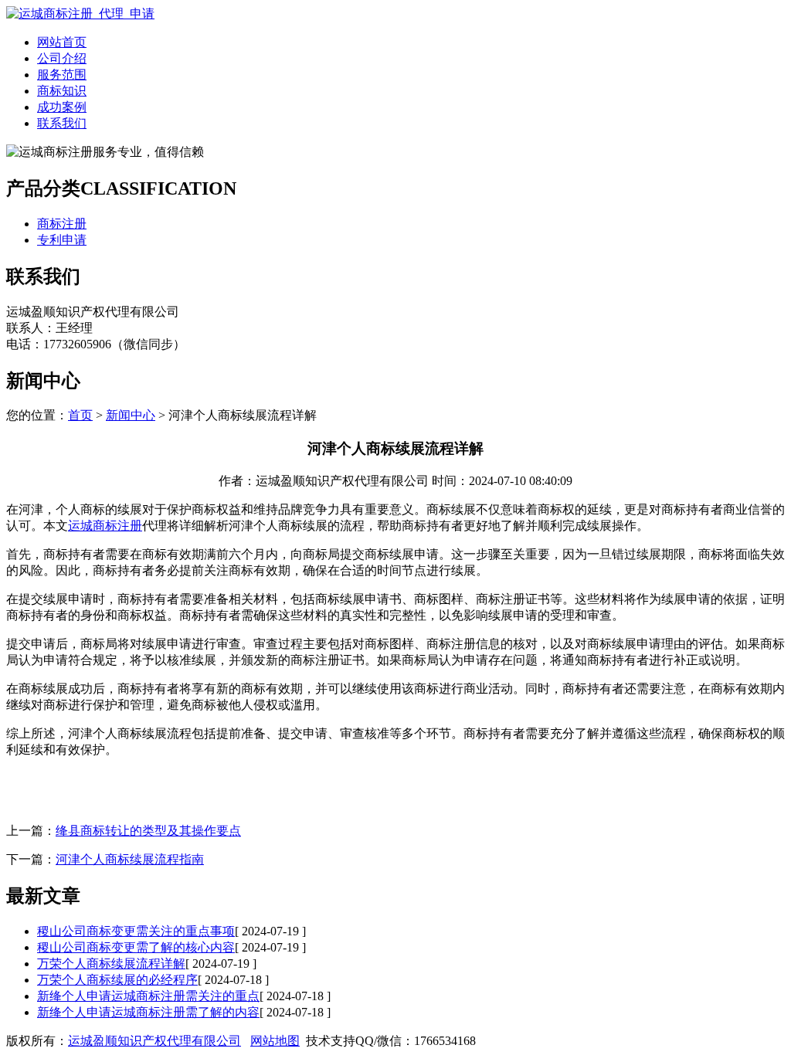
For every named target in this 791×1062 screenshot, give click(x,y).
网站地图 (275, 1040)
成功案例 (62, 107)
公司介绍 (62, 58)
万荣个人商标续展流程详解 (111, 963)
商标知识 (62, 90)
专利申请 (62, 239)
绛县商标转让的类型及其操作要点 (148, 830)
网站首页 (62, 42)
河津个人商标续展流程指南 (130, 859)
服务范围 (62, 74)
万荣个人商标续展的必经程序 (117, 979)
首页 (80, 415)
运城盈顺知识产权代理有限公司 (154, 1040)
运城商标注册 (105, 525)
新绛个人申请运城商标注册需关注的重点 (148, 996)
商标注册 (62, 223)
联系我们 (62, 123)
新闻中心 (130, 415)
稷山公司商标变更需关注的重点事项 (136, 931)
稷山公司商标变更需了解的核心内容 (136, 947)
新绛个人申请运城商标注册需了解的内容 (148, 1012)
